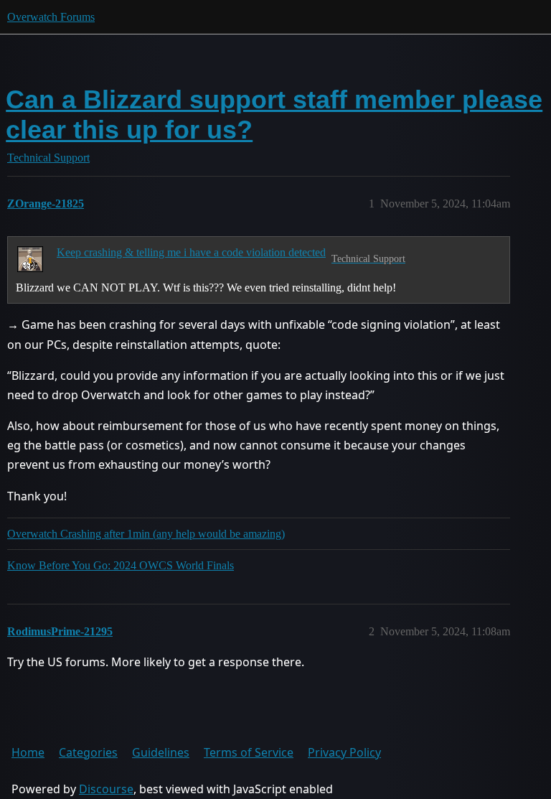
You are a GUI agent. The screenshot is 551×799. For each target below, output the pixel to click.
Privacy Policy (344, 752)
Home (27, 752)
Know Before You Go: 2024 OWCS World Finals (120, 565)
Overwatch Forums (51, 17)
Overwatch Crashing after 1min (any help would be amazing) (146, 534)
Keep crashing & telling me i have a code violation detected (191, 252)
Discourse (106, 789)
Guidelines (160, 752)
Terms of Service (248, 752)
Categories (88, 752)
